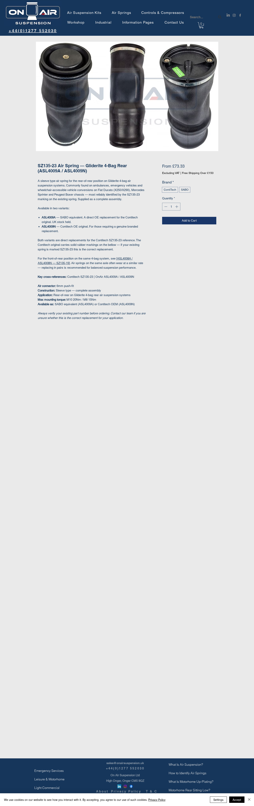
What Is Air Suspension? (178, 764)
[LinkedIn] (228, 15)
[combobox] (206, 17)
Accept (237, 800)
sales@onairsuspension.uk (125, 763)
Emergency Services (43, 771)
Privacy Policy (156, 800)
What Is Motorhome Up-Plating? (178, 782)
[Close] (249, 799)
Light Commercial (43, 788)
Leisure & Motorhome (43, 779)
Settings (218, 800)
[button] (84, 13)
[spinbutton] (171, 206)
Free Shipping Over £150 (198, 173)
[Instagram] (234, 15)
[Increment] (177, 206)
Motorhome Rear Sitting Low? (178, 790)
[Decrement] (165, 206)
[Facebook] (240, 15)
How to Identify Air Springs (178, 773)
